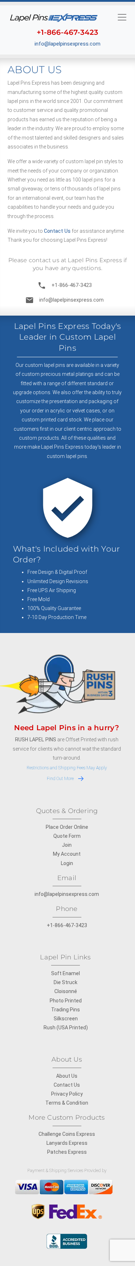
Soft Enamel (65, 973)
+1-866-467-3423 (64, 285)
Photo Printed (66, 1000)
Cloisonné (65, 991)
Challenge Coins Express (67, 1134)
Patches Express (67, 1152)
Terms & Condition (66, 1103)
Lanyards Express (66, 1143)
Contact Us (57, 231)
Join (67, 845)
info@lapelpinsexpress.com (67, 44)
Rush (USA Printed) (66, 1027)
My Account (67, 854)
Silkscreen (66, 1018)
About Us (66, 1076)
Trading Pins (65, 1009)
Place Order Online (67, 827)
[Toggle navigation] (122, 16)
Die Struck (65, 982)
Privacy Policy (67, 1094)
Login (67, 863)
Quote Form (67, 836)
